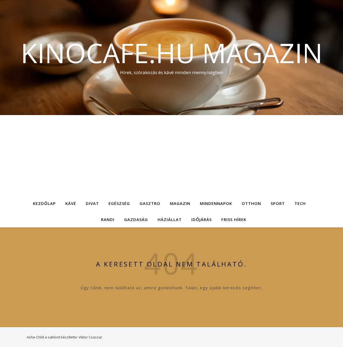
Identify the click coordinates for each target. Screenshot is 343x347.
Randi (107, 219)
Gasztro (150, 203)
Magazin (180, 203)
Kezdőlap (44, 203)
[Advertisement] (171, 155)
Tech (300, 203)
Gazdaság (136, 219)
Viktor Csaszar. (91, 337)
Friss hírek (233, 219)
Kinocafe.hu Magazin (172, 52)
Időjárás (201, 219)
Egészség (119, 203)
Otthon (251, 203)
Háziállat (170, 219)
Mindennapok (216, 203)
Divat (92, 203)
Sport (278, 203)
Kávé (70, 203)
